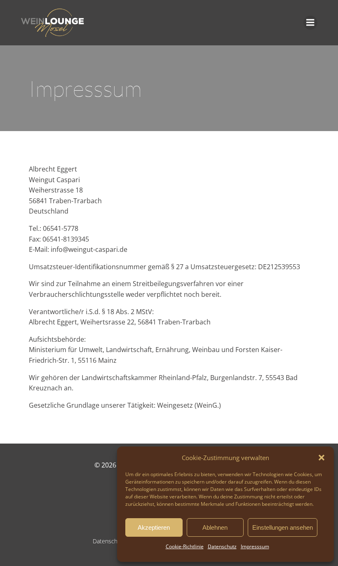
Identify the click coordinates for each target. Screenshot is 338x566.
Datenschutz (222, 546)
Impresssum (255, 546)
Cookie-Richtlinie (185, 546)
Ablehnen (215, 527)
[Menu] (310, 23)
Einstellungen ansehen (282, 527)
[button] (321, 457)
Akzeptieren (154, 527)
